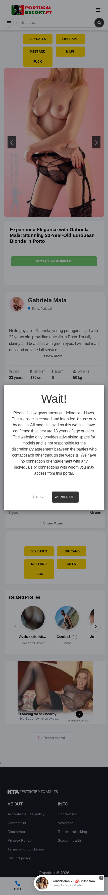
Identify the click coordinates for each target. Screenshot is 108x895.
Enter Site (67, 497)
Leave (40, 497)
